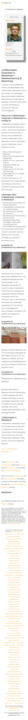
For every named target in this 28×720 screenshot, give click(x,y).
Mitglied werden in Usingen (10, 698)
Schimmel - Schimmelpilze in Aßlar (14, 577)
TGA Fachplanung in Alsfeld (14, 659)
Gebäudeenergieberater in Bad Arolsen (14, 681)
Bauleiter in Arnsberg (14, 686)
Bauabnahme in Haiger (14, 555)
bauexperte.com (8, 707)
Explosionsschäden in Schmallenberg (14, 572)
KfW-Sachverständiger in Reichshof (14, 671)
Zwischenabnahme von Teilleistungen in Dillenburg (14, 548)
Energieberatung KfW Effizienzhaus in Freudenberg (14, 616)
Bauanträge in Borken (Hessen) (14, 657)
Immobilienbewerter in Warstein (14, 676)
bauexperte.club (14, 708)
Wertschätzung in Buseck (14, 587)
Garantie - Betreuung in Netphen (14, 558)
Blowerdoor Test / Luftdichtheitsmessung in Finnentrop (14, 637)
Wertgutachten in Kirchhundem (14, 582)
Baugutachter (10, 462)
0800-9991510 (9, 49)
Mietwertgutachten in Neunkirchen (14, 596)
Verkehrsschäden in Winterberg (14, 567)
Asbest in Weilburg (20, 645)
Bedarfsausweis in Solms (14, 606)
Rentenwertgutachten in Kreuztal (14, 592)
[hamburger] (26, 3)
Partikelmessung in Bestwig (9, 645)
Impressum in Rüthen (9, 703)
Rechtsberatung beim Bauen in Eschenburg (14, 538)
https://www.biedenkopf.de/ (13, 523)
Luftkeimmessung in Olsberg (14, 640)
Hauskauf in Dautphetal (9, 534)
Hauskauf (23, 465)
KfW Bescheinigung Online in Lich (14, 628)
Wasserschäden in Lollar (14, 563)
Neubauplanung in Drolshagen (14, 649)
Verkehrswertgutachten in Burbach (14, 584)
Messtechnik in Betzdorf (14, 630)
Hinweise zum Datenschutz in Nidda (14, 700)
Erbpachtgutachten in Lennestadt (14, 594)
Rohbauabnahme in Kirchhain (14, 551)
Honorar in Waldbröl (19, 698)
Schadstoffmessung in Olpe (9, 642)
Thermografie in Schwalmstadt (14, 635)
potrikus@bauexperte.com (12, 53)
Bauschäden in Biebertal (14, 560)
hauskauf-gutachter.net (16, 707)
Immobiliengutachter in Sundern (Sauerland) (14, 674)
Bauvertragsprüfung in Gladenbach (14, 536)
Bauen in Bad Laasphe (19, 534)
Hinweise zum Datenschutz (14, 710)
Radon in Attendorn (20, 642)
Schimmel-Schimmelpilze (12, 471)
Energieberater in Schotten (14, 678)
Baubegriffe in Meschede (14, 647)
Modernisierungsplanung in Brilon (14, 652)
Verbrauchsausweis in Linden (13, 604)
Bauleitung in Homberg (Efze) (14, 688)
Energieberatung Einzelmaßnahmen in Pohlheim (14, 613)
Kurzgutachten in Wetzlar (14, 599)
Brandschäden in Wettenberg (14, 570)
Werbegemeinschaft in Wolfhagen (14, 695)
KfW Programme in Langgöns (14, 621)
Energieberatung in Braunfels (14, 611)
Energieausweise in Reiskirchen (14, 601)
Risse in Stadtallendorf (19, 575)
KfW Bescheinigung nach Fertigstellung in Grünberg (14, 625)
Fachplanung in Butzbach (14, 654)
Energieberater (6, 465)
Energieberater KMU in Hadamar (14, 683)
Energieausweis (18, 476)
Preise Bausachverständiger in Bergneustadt (14, 693)
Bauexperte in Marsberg (18, 703)
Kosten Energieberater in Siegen (14, 579)
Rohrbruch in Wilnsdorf (9, 575)
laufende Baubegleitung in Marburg (14, 543)
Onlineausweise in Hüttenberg (14, 608)
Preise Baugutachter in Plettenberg (14, 666)
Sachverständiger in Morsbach (14, 664)
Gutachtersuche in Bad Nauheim (14, 691)
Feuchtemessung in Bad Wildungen (14, 633)
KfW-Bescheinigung (10, 479)
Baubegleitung (11, 468)
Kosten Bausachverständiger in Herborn (14, 553)
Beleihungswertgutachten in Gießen (14, 589)
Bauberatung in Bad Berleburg (14, 541)
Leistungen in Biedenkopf (17, 531)
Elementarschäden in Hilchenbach (14, 565)
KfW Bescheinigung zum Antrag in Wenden (14, 623)
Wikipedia (4, 504)
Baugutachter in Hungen (14, 662)
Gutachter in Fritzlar (14, 669)
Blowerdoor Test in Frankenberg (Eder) (14, 546)
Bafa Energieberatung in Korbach (14, 618)
